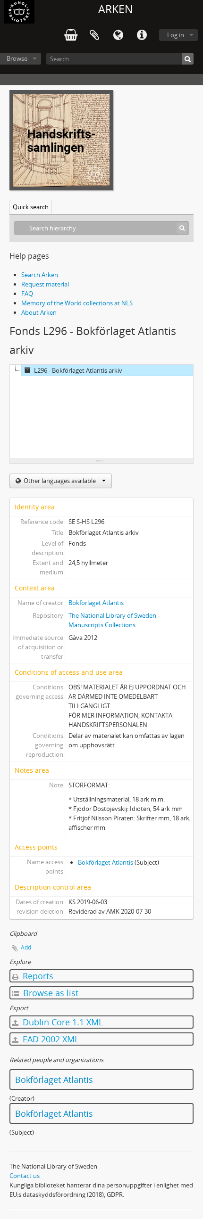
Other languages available (59, 480)
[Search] (188, 59)
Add (26, 947)
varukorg (71, 35)
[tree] (101, 412)
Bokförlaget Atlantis (96, 602)
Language (118, 35)
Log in (175, 35)
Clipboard (94, 35)
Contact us (24, 1175)
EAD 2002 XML (49, 1039)
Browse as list (49, 992)
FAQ (27, 293)
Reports (36, 976)
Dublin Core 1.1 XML (61, 1022)
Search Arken (39, 274)
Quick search (31, 207)
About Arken (39, 312)
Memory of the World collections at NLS (77, 303)
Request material (45, 284)
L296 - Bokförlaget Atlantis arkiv (78, 370)
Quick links (141, 35)
